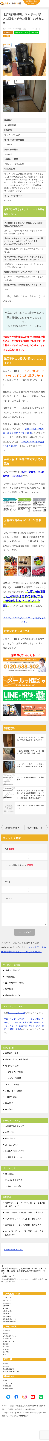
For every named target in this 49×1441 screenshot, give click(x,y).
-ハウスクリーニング (9, 1341)
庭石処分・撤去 (12, 1053)
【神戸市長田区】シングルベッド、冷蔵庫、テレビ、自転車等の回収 (37, 828)
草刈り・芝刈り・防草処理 (16, 1059)
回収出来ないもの (15, 1157)
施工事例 (5, 1308)
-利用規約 (6, 1366)
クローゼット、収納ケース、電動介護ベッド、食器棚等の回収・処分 (30, 765)
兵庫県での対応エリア (14, 1126)
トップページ (7, 1298)
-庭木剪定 (6, 1352)
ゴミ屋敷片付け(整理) (14, 983)
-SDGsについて (7, 1383)
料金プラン (10, 1138)
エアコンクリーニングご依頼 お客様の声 (23, 1219)
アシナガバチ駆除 (15, 1072)
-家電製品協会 (7, 1386)
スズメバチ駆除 (14, 1078)
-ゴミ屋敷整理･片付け (9, 1336)
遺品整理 (9, 989)
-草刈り (5, 1354)
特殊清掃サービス (12, 995)
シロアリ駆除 (11, 1097)
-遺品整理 (6, 1333)
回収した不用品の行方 (14, 1151)
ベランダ (13, 1026)
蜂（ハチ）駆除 (12, 1066)
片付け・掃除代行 (12, 970)
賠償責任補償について (9, 1319)
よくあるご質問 (12, 1145)
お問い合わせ (7, 1316)
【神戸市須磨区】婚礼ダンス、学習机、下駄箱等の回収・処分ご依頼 (30, 739)
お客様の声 (8, 32)
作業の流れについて (13, 1132)
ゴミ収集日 (10, 1174)
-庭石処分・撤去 (8, 1338)
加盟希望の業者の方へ (13, 1249)
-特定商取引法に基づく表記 (11, 1371)
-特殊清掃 (6, 1344)
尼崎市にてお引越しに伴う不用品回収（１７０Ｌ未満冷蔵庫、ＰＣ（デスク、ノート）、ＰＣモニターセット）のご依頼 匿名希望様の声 (30, 794)
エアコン (21, 1019)
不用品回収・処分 (21, 32)
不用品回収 (10, 977)
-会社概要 (6, 1363)
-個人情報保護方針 (8, 1369)
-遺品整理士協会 (8, 1388)
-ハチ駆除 (6, 1346)
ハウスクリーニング (16, 1013)
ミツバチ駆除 (13, 1084)
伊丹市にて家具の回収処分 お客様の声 (30, 778)
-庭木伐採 (6, 1349)
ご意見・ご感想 (7, 1311)
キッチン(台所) (33, 1019)
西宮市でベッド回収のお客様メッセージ (30, 807)
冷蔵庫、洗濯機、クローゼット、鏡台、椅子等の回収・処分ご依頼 (30, 752)
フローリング (10, 1019)
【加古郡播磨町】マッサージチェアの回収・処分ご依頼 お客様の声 (14, 828)
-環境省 (5, 1380)
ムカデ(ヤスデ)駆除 (13, 1091)
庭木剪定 (9, 1109)
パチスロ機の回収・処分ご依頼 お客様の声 (24, 1212)
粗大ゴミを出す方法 (13, 1180)
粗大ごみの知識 (14, 1186)
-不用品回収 (6, 1330)
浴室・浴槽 (27, 1022)
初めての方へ (7, 1300)
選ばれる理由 (7, 1303)
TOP (23, 1269)
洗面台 (37, 1022)
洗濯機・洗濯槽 (14, 1029)
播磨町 (6, 36)
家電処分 (34, 32)
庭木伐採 (9, 1103)
